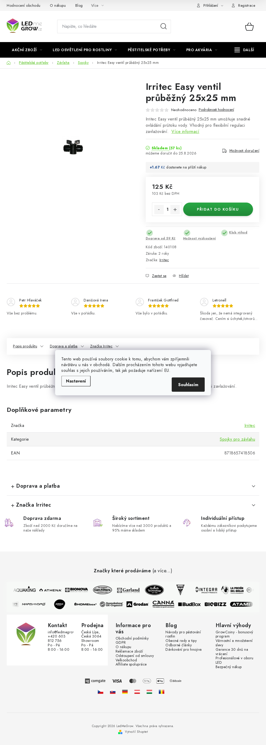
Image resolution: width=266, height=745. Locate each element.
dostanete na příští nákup (186, 167)
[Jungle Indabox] (62, 604)
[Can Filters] (101, 589)
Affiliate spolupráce (131, 664)
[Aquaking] (23, 589)
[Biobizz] (217, 604)
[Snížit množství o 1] (159, 209)
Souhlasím (188, 384)
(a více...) (162, 571)
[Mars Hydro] (36, 604)
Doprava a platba (64, 346)
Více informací (185, 132)
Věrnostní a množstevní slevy (234, 643)
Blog (79, 5)
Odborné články (178, 645)
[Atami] (243, 604)
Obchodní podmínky (132, 638)
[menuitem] (27, 50)
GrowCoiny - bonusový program (234, 634)
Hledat (163, 26)
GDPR (121, 642)
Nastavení (76, 381)
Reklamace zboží (129, 651)
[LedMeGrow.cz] (100, 691)
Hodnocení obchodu (24, 5)
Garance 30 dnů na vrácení (232, 651)
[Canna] (165, 604)
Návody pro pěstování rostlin (183, 634)
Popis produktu (25, 346)
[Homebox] (88, 604)
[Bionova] (75, 589)
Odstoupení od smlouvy (135, 656)
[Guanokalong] (114, 604)
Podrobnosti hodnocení (216, 110)
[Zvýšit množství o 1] (175, 209)
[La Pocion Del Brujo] (230, 589)
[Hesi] (178, 589)
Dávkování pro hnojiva (183, 649)
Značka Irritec (101, 346)
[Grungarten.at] (137, 691)
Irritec (164, 260)
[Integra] (204, 589)
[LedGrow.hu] (149, 691)
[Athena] (49, 589)
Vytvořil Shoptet (136, 731)
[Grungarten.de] (125, 691)
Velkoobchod (126, 660)
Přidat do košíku (218, 209)
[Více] (244, 50)
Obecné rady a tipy (181, 641)
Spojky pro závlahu (237, 439)
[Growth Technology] (152, 589)
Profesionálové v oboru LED (235, 660)
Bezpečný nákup (229, 667)
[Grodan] (139, 604)
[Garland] (126, 589)
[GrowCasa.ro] (161, 691)
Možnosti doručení (244, 150)
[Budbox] (191, 604)
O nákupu (58, 5)
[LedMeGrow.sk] (113, 691)
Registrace (246, 5)
